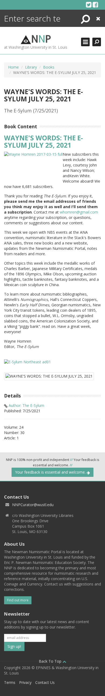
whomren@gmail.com (79, 212)
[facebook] (95, 4)
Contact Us (45, 682)
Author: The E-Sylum (26, 405)
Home (13, 67)
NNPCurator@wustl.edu (33, 504)
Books (48, 67)
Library (31, 67)
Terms (9, 682)
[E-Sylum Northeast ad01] (27, 361)
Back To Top (50, 661)
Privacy (25, 682)
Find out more (18, 600)
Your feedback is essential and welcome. (51, 472)
